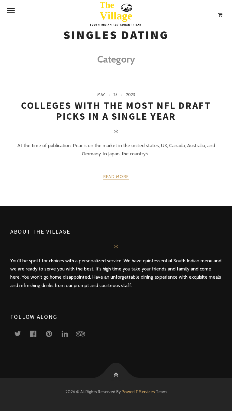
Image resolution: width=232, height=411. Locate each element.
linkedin (68, 333)
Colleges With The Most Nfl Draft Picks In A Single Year (116, 110)
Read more (116, 176)
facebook (36, 333)
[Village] (116, 15)
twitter (21, 333)
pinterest (52, 333)
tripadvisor (84, 333)
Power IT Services (139, 391)
